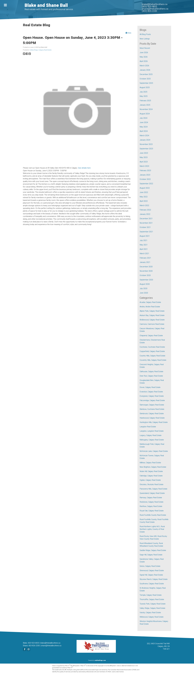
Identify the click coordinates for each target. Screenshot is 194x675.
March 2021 (144, 253)
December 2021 (146, 218)
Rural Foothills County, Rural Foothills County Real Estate (154, 521)
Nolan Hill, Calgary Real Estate (151, 471)
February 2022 (145, 210)
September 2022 (146, 183)
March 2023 (144, 166)
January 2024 (145, 140)
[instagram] (29, 649)
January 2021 (145, 262)
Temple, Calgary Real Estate (151, 595)
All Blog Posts (145, 34)
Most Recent (145, 48)
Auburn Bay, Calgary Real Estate (152, 315)
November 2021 (146, 223)
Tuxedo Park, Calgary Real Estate (152, 604)
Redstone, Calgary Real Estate (151, 502)
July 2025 (143, 92)
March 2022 (144, 205)
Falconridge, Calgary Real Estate (152, 400)
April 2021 (144, 249)
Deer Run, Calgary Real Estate (151, 376)
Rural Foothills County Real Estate (153, 515)
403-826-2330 (34, 645)
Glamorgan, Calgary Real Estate (152, 404)
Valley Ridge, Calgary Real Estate (40, 50)
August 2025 (145, 87)
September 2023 (146, 148)
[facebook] (25, 649)
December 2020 (146, 266)
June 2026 (144, 52)
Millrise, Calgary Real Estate (150, 462)
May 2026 (144, 57)
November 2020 (146, 271)
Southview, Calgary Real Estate (152, 583)
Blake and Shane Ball (46, 5)
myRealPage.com (100, 660)
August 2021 (145, 236)
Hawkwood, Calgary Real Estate (152, 418)
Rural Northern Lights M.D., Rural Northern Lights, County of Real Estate (152, 529)
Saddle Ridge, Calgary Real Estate (153, 550)
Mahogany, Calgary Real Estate (152, 439)
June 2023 (144, 153)
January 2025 (145, 105)
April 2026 (144, 61)
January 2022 (145, 214)
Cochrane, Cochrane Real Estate (152, 347)
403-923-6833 (33, 643)
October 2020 (145, 275)
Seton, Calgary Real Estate (150, 566)
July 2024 (143, 118)
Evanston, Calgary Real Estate (151, 391)
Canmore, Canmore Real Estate (152, 324)
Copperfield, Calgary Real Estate (152, 351)
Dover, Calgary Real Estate (150, 387)
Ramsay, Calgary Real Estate (151, 497)
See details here (84, 168)
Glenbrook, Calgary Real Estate (152, 413)
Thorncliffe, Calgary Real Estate (152, 599)
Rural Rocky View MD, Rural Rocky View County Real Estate (153, 537)
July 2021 (143, 240)
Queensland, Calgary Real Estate (152, 493)
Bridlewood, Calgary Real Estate (152, 319)
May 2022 (144, 196)
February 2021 (145, 258)
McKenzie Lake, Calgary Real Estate (154, 451)
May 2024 (144, 126)
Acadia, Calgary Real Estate (150, 302)
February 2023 (145, 170)
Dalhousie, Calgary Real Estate (151, 371)
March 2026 (144, 65)
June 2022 (144, 192)
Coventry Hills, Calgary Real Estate (153, 360)
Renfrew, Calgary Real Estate (151, 506)
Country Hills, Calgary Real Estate (152, 355)
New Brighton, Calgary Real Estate (153, 467)
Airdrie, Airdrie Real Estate (150, 306)
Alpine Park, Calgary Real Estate (152, 311)
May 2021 (144, 244)
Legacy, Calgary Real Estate (150, 435)
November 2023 (146, 144)
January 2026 (145, 70)
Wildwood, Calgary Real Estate (151, 617)
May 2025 (144, 96)
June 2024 (144, 122)
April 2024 (144, 131)
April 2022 (144, 201)
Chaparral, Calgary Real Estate (151, 335)
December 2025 (146, 74)
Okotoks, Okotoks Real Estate (151, 484)
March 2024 (144, 135)
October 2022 (145, 179)
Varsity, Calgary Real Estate (150, 612)
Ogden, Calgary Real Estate (150, 480)
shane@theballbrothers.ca (51, 645)
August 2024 (145, 113)
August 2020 (145, 284)
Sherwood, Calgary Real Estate (152, 570)
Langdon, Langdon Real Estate (152, 431)
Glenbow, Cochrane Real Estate (152, 409)
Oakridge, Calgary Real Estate (151, 475)
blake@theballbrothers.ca (50, 643)
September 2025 (146, 83)
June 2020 (144, 293)
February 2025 (145, 100)
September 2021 (146, 231)
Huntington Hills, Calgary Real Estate (154, 422)
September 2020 (146, 279)
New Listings (145, 38)
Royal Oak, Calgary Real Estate (152, 510)
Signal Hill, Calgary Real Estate (151, 575)
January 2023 (145, 175)
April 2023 (144, 161)
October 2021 (145, 227)
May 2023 (144, 157)
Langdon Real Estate (148, 426)
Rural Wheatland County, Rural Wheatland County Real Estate (151, 544)
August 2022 (145, 188)
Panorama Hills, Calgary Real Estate (153, 489)
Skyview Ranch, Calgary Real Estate (154, 579)
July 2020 (143, 288)
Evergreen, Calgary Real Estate (152, 396)
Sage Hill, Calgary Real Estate (151, 554)
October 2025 (145, 78)
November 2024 (146, 109)
